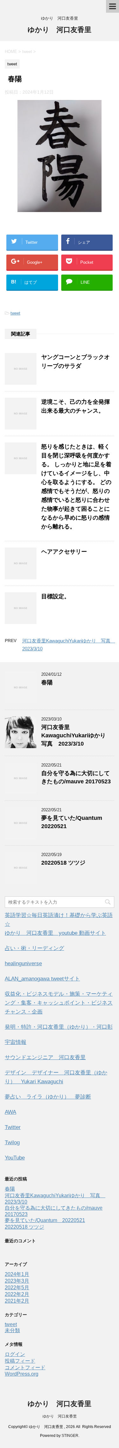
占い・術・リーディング (34, 948)
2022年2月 (17, 1294)
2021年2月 (17, 1301)
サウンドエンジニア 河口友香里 (45, 1057)
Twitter (13, 1127)
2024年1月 (17, 1274)
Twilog (12, 1142)
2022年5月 (17, 1287)
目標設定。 (55, 596)
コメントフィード (25, 1367)
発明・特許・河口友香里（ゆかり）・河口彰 (59, 1027)
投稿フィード (20, 1361)
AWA (10, 1112)
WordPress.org (21, 1374)
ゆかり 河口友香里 (59, 29)
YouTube (15, 1158)
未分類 (12, 1330)
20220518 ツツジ (63, 863)
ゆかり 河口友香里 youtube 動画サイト (55, 933)
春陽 (47, 682)
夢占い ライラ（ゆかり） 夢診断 (48, 1097)
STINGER (70, 1435)
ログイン (15, 1354)
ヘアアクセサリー (64, 551)
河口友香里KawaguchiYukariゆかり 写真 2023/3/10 (76, 735)
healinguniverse (23, 963)
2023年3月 (17, 1281)
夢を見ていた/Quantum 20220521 (45, 1220)
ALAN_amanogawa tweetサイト (42, 979)
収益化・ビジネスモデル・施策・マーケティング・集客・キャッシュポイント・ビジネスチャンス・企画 (59, 1003)
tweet (15, 313)
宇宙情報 (15, 1042)
